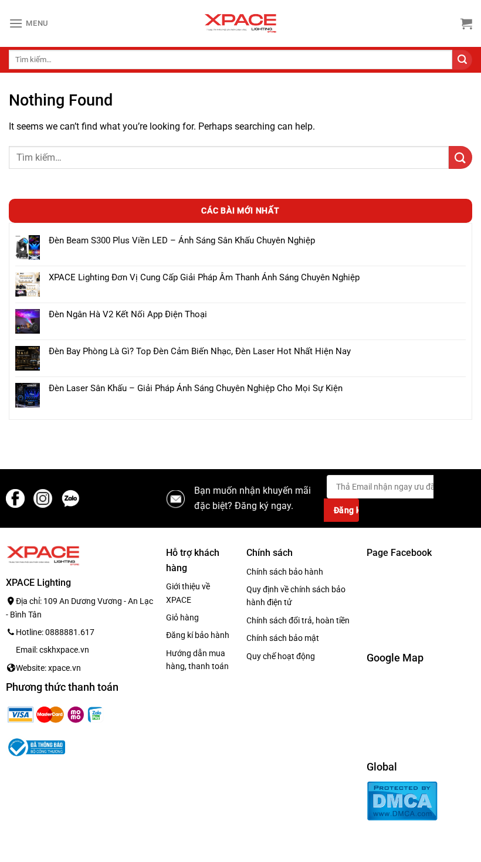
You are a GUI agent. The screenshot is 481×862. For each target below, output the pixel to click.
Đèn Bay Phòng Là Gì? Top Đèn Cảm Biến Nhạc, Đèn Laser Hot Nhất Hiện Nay (200, 351)
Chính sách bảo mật (282, 638)
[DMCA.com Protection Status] (402, 800)
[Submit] (462, 60)
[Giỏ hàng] (466, 23)
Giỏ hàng (182, 617)
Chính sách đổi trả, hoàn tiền (298, 620)
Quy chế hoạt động (280, 656)
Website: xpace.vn (48, 668)
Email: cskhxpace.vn (52, 650)
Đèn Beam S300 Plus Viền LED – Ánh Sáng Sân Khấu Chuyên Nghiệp (182, 240)
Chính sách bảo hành (284, 571)
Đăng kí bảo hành (197, 635)
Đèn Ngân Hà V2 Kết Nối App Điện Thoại (128, 314)
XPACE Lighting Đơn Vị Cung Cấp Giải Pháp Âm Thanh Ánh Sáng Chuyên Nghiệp (204, 277)
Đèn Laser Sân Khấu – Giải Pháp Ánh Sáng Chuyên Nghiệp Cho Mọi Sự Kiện (196, 388)
